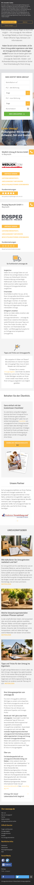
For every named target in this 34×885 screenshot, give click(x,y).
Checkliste (22, 421)
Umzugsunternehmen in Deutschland (10, 881)
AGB (2, 852)
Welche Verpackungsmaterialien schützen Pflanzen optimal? (14, 614)
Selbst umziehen (5, 819)
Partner (3, 817)
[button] (8, 876)
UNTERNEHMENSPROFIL (10, 178)
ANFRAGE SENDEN (10, 174)
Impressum (4, 845)
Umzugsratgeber (9, 372)
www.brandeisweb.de (11, 786)
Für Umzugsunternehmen (7, 837)
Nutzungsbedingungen (6, 849)
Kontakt (3, 835)
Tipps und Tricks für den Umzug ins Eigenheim (15, 664)
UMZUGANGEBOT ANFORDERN (12, 181)
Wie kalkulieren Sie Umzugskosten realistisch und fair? (15, 561)
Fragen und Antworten (7, 829)
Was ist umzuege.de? (6, 815)
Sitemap (3, 869)
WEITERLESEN (6, 584)
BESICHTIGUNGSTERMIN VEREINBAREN (15, 184)
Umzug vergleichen (25, 881)
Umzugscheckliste (6, 833)
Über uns (3, 813)
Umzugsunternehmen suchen (8, 821)
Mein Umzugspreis (17, 114)
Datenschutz (4, 847)
